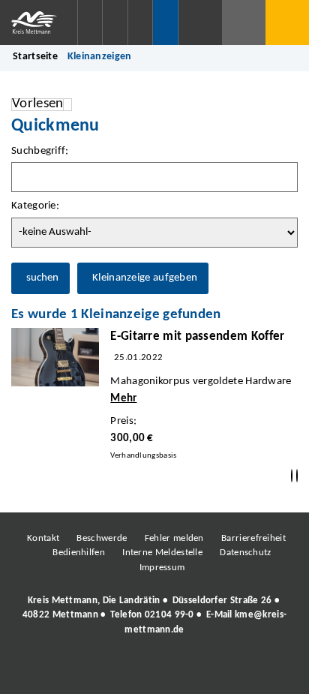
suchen (42, 278)
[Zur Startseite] (38, 22)
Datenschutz (245, 552)
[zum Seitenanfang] (297, 476)
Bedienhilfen (78, 552)
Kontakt (43, 538)
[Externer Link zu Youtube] (187, 671)
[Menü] (287, 22)
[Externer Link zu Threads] (119, 671)
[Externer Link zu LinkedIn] (153, 671)
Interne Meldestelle (162, 552)
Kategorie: (35, 206)
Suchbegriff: (40, 151)
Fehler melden (174, 538)
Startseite (35, 57)
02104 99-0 (169, 615)
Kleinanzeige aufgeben (144, 278)
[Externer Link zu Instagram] (85, 671)
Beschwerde (101, 538)
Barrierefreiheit (253, 538)
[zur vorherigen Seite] (291, 476)
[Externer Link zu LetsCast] (254, 671)
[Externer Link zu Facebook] (52, 671)
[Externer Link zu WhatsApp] (221, 671)
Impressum (162, 567)
